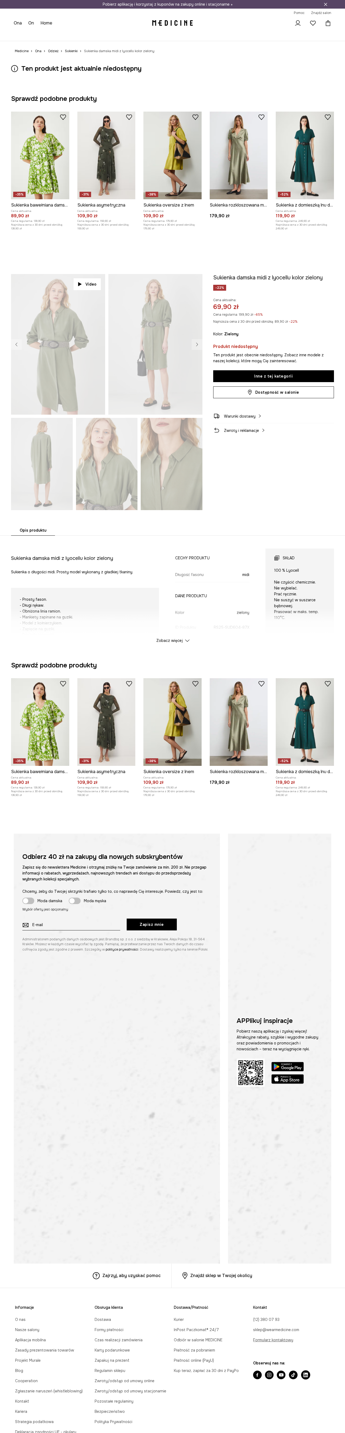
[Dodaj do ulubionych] (63, 117)
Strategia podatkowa (34, 1421)
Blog (19, 1370)
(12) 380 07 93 (266, 1319)
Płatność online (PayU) (194, 1360)
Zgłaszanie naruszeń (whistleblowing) (49, 1391)
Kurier (179, 1319)
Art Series (146, 35)
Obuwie (56, 35)
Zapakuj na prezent (112, 1360)
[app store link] (287, 1079)
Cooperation (26, 1380)
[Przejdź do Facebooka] (257, 1375)
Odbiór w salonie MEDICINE (198, 1340)
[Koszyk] (327, 23)
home (47, 23)
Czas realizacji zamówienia (119, 1340)
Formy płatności (109, 1329)
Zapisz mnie (152, 924)
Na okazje (125, 35)
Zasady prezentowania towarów (44, 1350)
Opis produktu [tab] (33, 530)
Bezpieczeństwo (110, 1411)
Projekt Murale (28, 1360)
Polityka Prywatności (113, 1421)
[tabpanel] (172, 591)
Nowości (22, 35)
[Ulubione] (313, 23)
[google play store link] (287, 1067)
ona (18, 23)
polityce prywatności (122, 949)
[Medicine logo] (172, 23)
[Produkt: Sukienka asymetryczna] (106, 155)
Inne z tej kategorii (273, 376)
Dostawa (103, 1319)
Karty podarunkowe (112, 1350)
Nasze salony (27, 1329)
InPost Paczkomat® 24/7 (196, 1329)
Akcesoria (76, 35)
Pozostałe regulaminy (114, 1401)
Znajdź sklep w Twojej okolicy (221, 1275)
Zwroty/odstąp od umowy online (124, 1380)
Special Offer (100, 35)
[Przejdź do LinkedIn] (305, 1375)
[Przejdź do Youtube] (281, 1375)
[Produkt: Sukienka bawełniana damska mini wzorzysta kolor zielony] (40, 155)
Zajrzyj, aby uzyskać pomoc (131, 1275)
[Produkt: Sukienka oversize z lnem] (172, 155)
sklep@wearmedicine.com (276, 1329)
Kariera (21, 1411)
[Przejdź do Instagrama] (269, 1375)
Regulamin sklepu (110, 1370)
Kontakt (22, 1401)
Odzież (39, 35)
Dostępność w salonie (277, 392)
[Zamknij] (325, 4)
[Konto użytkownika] (298, 23)
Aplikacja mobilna (30, 1340)
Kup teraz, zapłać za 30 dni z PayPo (206, 1370)
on (32, 23)
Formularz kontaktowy (273, 1340)
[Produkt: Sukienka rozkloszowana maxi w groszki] (239, 155)
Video (90, 284)
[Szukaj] (283, 23)
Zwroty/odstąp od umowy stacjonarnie (130, 1391)
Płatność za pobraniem (194, 1350)
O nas (20, 1319)
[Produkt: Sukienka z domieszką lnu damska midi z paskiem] (305, 155)
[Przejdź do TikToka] (293, 1375)
